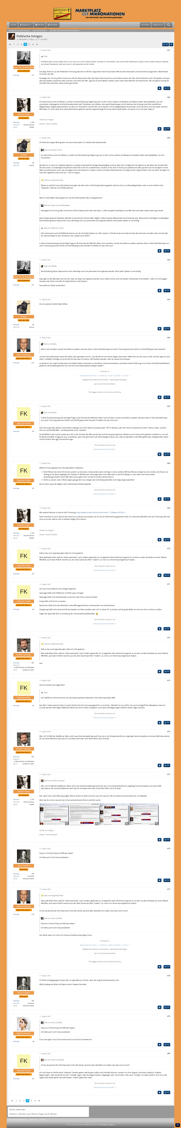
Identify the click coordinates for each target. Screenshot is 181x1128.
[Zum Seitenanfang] (177, 1125)
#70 (168, 548)
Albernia (104, 375)
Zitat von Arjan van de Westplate (57, 205)
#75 (168, 774)
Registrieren (158, 25)
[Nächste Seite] (37, 44)
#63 (168, 138)
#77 (168, 889)
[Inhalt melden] (159, 88)
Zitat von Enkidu (50, 266)
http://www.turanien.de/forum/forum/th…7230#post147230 (100, 512)
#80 (168, 1053)
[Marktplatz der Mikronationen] (90, 13)
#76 (168, 848)
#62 (168, 97)
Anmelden (145, 25)
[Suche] (168, 24)
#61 (168, 50)
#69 (168, 508)
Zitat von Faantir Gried (53, 150)
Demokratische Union (88, 375)
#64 (168, 260)
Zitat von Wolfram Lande (53, 228)
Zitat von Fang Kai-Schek (53, 180)
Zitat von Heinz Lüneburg (54, 1060)
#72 (168, 637)
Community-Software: (83, 1124)
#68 (168, 463)
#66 (168, 337)
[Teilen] (171, 44)
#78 (168, 976)
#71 (168, 584)
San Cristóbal (115, 375)
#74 (168, 731)
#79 (168, 1016)
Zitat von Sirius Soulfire (53, 918)
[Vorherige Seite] (10, 44)
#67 (168, 406)
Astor (126, 375)
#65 (168, 299)
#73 (168, 680)
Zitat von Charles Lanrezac (54, 780)
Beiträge (16, 75)
